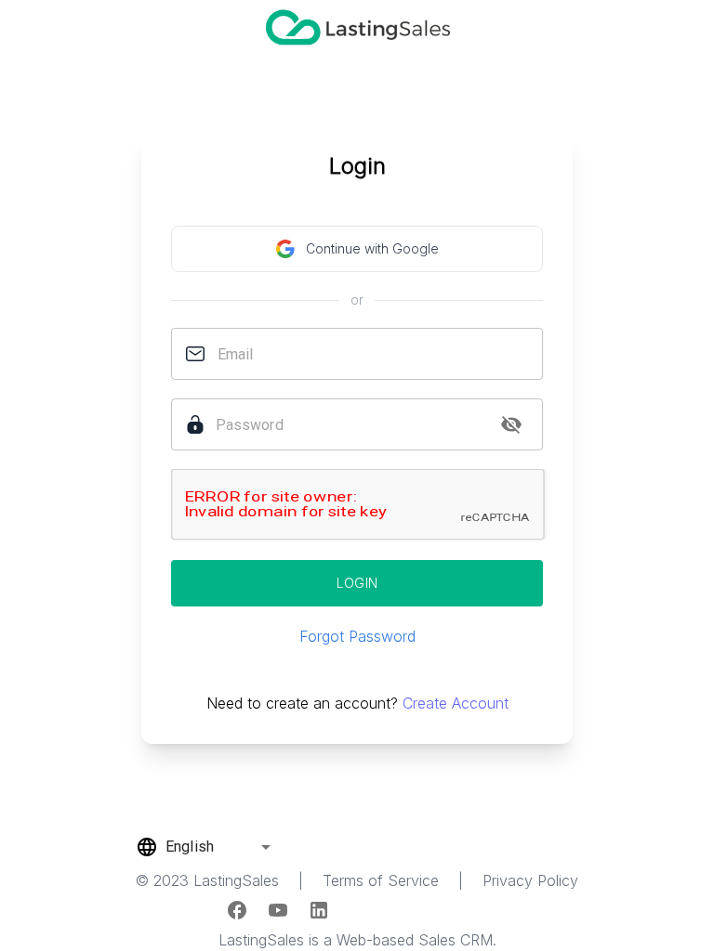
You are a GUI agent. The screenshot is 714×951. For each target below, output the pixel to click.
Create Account (456, 703)
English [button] (189, 846)
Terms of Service (381, 880)
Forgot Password (357, 636)
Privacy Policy (530, 880)
